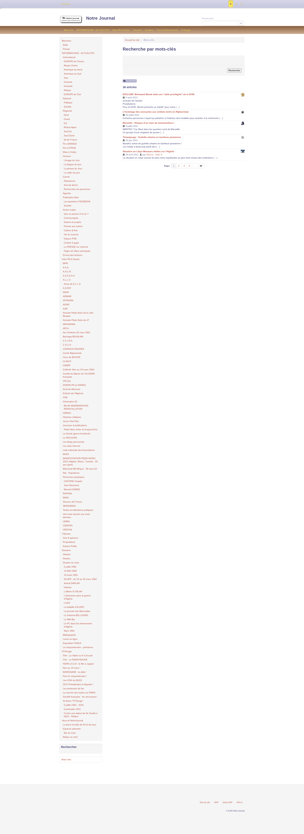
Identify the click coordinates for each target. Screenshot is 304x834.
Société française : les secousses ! (80, 696)
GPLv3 (239, 802)
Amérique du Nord (73, 69)
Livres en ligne (70, 639)
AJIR (65, 308)
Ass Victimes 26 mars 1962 (76, 332)
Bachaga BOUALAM (73, 336)
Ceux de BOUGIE (71, 357)
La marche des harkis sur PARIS (79, 692)
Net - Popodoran (71, 473)
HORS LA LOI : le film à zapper (78, 663)
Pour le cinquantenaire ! (75, 676)
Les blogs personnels (73, 442)
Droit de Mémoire (71, 389)
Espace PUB (70, 238)
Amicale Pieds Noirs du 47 (76, 320)
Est (65, 123)
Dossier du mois (71, 562)
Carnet (66, 176)
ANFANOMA (69, 324)
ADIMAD (67, 296)
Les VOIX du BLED (72, 680)
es (236, 4)
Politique (68, 102)
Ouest (67, 119)
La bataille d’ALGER (74, 607)
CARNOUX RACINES (73, 349)
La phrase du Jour (73, 168)
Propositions (69, 542)
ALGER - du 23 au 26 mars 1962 (80, 579)
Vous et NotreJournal (167, 30)
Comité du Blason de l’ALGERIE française (79, 375)
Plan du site (205, 802)
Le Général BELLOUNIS (76, 615)
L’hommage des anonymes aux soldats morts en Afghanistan (156, 111)
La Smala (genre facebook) (76, 433)
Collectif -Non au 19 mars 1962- (79, 369)
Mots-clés (66, 759)
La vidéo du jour (72, 172)
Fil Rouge (186, 30)
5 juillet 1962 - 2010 (74, 705)
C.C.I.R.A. (68, 340)
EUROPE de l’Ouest (74, 61)
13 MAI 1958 (70, 571)
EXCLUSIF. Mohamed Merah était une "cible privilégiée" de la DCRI (158, 94)
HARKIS (67, 413)
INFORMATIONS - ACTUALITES (93, 30)
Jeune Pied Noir (71, 421)
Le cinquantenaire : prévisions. (78, 647)
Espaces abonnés (72, 728)
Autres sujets (69, 209)
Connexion (65, 4)
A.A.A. (66, 267)
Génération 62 (70, 401)
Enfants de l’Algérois (73, 393)
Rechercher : (208, 18)
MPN (65, 263)
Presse (66, 49)
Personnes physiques (73, 477)
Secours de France (72, 501)
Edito (65, 45)
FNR (65, 397)
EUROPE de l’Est (72, 94)
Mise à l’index (69, 152)
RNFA (66, 497)
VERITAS (67, 529)
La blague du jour (72, 164)
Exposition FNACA (72, 643)
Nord (66, 115)
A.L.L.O (66, 280)
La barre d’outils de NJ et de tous (79, 724)
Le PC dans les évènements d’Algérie (78, 625)
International (69, 57)
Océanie (68, 82)
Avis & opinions (70, 538)
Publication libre (71, 197)
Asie (66, 78)
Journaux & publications (75, 425)
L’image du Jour (72, 160)
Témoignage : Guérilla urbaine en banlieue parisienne (152, 137)
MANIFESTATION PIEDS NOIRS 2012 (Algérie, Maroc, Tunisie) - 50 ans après (80, 461)
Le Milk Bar (69, 619)
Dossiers (149, 30)
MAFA (66, 454)
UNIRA (66, 521)
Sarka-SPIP (227, 802)
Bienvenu (68, 30)
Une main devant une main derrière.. (76, 516)
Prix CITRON (69, 148)
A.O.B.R (67, 288)
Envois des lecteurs (72, 255)
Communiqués (71, 218)
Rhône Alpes (70, 127)
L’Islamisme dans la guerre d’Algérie (77, 597)
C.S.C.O (67, 345)
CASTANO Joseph (73, 481)
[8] (201, 165)
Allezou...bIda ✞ (154, 154)
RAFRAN (67, 493)
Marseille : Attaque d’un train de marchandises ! (148, 123)
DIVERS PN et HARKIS (74, 385)
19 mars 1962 (71, 575)
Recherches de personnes (77, 189)
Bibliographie (69, 635)
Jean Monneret (71, 485)
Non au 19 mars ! (71, 668)
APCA (66, 328)
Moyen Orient (70, 65)
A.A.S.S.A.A (69, 275)
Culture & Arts (71, 230)
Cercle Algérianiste (72, 353)
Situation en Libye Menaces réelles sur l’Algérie (148, 151)
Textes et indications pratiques (78, 510)
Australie (68, 86)
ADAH (66, 292)
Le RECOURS (70, 437)
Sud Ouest (69, 135)
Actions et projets (72, 222)
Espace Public (70, 546)
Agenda (67, 193)
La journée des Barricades (77, 611)
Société (67, 106)
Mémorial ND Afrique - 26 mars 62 (80, 468)
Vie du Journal (71, 234)
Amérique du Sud (72, 73)
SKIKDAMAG (69, 506)
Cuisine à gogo (71, 242)
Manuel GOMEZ (72, 489)
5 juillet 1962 (70, 566)
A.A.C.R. (67, 271)
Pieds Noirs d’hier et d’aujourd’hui (80, 429)
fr (230, 4)
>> (241, 23)
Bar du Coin (70, 733)
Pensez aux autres (73, 226)
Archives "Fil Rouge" (73, 701)
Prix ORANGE (70, 144)
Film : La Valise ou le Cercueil (77, 655)
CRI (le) (67, 381)
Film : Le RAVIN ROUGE (75, 659)
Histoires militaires (72, 417)
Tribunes (137, 30)
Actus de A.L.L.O (72, 284)
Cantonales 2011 (72, 709)
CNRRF (67, 365)
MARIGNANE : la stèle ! (74, 672)
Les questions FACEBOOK (77, 201)
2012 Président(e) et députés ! (78, 684)
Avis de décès (71, 185)
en (242, 4)
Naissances (69, 181)
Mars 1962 (69, 631)
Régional (67, 111)
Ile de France (70, 139)
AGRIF (66, 304)
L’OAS (67, 603)
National (67, 98)
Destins (66, 558)
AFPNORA (68, 300)
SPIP (216, 802)
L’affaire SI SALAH (73, 591)
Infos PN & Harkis (121, 30)
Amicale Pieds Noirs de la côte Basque (78, 314)
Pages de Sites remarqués (77, 251)
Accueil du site (132, 40)
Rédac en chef (70, 737)
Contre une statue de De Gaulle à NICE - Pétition (81, 715)
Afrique (67, 90)
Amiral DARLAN (72, 583)
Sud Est (68, 131)
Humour (67, 156)
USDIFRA (68, 525)
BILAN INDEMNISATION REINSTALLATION (76, 407)
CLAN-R (67, 361)
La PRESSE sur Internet (76, 247)
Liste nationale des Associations (79, 450)
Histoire (66, 554)
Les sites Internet (71, 446)
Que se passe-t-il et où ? (76, 214)
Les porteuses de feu (73, 688)
